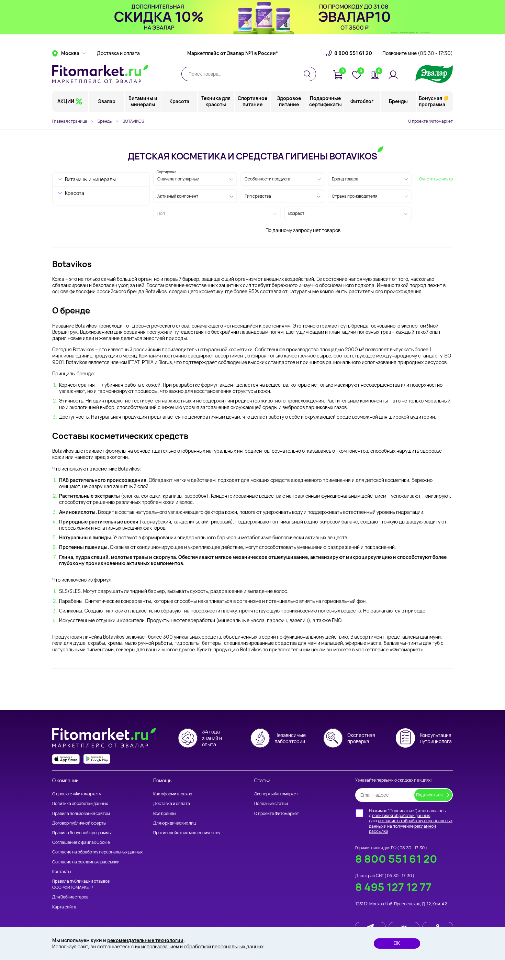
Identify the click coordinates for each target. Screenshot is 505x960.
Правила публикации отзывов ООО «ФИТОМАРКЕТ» (81, 884)
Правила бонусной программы (81, 833)
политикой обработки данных (401, 815)
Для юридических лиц (174, 823)
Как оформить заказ (172, 794)
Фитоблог (361, 101)
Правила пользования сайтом (81, 813)
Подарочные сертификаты (325, 101)
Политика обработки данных (80, 803)
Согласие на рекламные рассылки (86, 862)
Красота (179, 101)
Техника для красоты (216, 101)
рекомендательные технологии (145, 940)
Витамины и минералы (142, 101)
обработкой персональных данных (223, 946)
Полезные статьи (271, 803)
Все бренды (164, 813)
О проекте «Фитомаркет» (76, 794)
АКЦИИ (65, 101)
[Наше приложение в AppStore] (66, 759)
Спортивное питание (252, 101)
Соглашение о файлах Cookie (81, 842)
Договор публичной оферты (79, 823)
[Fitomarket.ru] (100, 74)
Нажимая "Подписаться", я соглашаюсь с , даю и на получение (410, 821)
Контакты (61, 871)
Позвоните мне (417, 53)
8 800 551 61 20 (353, 53)
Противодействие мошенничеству (186, 833)
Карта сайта (64, 907)
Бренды (398, 101)
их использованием (157, 946)
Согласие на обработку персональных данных (97, 852)
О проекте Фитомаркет (430, 121)
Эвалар (106, 101)
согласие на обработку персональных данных (410, 823)
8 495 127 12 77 (393, 887)
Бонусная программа (432, 101)
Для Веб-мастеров (70, 897)
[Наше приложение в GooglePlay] (97, 759)
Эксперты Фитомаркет (276, 794)
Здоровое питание (289, 101)
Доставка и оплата (118, 53)
